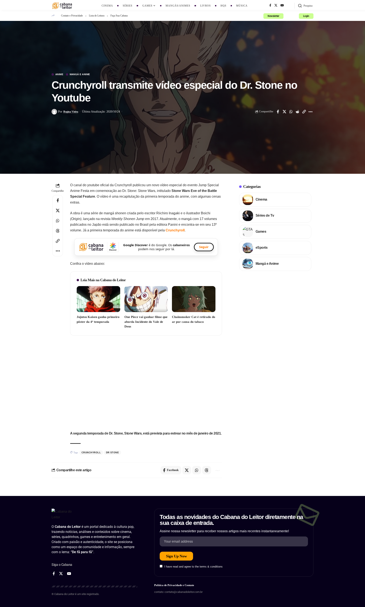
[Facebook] (270, 5)
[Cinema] (247, 199)
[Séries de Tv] (247, 215)
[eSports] (247, 248)
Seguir (203, 247)
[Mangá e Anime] (247, 264)
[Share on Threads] (58, 231)
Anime (59, 74)
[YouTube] (282, 5)
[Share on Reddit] (297, 111)
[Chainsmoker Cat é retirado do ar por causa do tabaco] (193, 299)
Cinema (261, 199)
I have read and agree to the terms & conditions (193, 566)
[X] (275, 5)
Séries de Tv (265, 215)
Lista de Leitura (96, 15)
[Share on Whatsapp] (291, 111)
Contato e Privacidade (72, 15)
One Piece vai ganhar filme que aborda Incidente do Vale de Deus (146, 321)
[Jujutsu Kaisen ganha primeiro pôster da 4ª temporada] (98, 299)
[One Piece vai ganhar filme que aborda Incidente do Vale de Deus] (146, 299)
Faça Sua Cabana (119, 15)
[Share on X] (284, 111)
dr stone (112, 452)
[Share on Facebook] (278, 111)
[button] (305, 5)
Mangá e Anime (80, 74)
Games (261, 231)
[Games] (247, 232)
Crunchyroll (175, 230)
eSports (262, 247)
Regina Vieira (70, 111)
